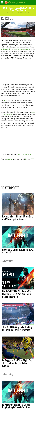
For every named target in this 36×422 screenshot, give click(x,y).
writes (5, 101)
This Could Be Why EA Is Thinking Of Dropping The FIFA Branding (17, 328)
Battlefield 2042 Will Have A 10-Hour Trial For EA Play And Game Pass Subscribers (16, 293)
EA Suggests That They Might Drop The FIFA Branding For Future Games (17, 363)
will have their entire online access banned (15, 49)
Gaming (9, 159)
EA (26, 159)
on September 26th (24, 154)
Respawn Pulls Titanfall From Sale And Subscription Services (17, 218)
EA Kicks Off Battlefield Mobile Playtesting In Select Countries (16, 406)
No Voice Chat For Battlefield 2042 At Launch (17, 251)
